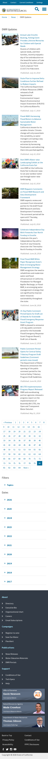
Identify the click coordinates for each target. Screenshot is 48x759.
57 (4, 454)
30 (30, 436)
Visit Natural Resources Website (12, 711)
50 (9, 449)
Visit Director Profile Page (10, 725)
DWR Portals (11, 662)
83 (14, 467)
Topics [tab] (10, 485)
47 (35, 445)
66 (9, 458)
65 (4, 458)
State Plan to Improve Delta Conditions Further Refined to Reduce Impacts (32, 81)
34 (9, 440)
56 (40, 449)
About (5, 2)
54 (30, 449)
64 (40, 454)
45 (24, 445)
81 (4, 467)
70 (30, 458)
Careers (9, 616)
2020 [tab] (9, 554)
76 (19, 463)
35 (14, 440)
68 (19, 458)
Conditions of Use (13, 675)
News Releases (12, 654)
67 (14, 458)
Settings (40, 2)
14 (29, 427)
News (13, 17)
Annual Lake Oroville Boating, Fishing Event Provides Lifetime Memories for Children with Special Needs (32, 40)
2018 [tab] (9, 572)
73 (4, 463)
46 (30, 445)
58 (9, 454)
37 (24, 440)
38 (30, 440)
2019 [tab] (9, 563)
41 (4, 445)
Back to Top (7, 735)
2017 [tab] (9, 581)
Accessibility (7, 744)
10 (8, 427)
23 (35, 431)
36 (19, 440)
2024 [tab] (9, 518)
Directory (9, 603)
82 (9, 467)
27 (14, 436)
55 (35, 449)
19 (14, 431)
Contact (13, 2)
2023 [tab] (9, 527)
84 (19, 467)
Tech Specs (10, 679)
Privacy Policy (8, 740)
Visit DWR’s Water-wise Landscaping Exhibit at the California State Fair (31, 162)
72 (40, 458)
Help (8, 683)
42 (9, 445)
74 (9, 463)
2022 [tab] (9, 536)
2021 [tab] (9, 545)
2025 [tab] (9, 508)
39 (35, 440)
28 (19, 436)
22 (30, 431)
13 (23, 427)
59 (14, 454)
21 (24, 431)
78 (30, 463)
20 (19, 431)
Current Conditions (26, 2)
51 (14, 449)
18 (9, 431)
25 (4, 436)
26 (9, 436)
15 (34, 427)
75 (14, 463)
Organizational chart (14, 612)
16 (39, 427)
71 (35, 458)
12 (18, 427)
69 (24, 458)
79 (35, 463)
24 (40, 431)
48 (40, 445)
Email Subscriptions (14, 620)
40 (40, 440)
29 (24, 436)
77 (24, 463)
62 (30, 454)
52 (19, 449)
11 (13, 427)
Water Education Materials (17, 658)
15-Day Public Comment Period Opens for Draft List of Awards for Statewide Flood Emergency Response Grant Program (32, 316)
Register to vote (12, 633)
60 (19, 454)
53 (24, 449)
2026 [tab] (9, 499)
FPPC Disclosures (32, 744)
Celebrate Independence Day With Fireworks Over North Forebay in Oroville (32, 232)
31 (35, 436)
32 (40, 436)
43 (14, 445)
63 (35, 454)
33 (4, 440)
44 (19, 445)
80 (40, 463)
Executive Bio (11, 607)
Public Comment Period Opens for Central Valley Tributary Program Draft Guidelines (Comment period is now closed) (30, 354)
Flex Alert (10, 641)
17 (4, 431)
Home (4, 17)
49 (4, 449)
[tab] (24, 485)
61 (24, 454)
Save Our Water (12, 637)
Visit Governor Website (9, 698)
